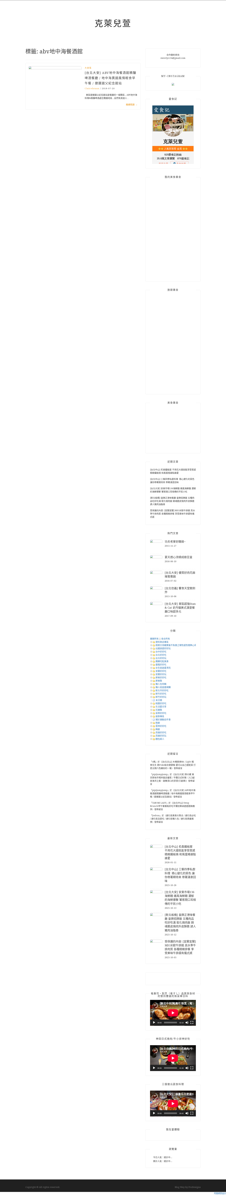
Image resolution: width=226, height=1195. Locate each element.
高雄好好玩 (161, 735)
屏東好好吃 (161, 677)
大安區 (88, 68)
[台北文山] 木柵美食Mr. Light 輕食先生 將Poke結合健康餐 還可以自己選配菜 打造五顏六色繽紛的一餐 (173, 764)
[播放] (154, 1022)
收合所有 (165, 638)
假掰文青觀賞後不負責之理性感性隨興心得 (176, 645)
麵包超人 (160, 739)
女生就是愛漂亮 (163, 668)
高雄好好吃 (161, 732)
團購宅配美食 (162, 661)
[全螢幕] (191, 1022)
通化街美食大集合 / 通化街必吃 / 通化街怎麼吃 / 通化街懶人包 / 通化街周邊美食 (173, 818)
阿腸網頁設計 (220, 1193)
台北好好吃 (161, 655)
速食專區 (160, 716)
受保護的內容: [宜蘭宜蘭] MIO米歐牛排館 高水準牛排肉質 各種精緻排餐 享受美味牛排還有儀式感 (172, 513)
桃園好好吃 (161, 703)
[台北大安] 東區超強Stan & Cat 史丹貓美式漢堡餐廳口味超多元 (180, 607)
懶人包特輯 (161, 684)
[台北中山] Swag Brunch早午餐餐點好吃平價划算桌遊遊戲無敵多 (172, 806)
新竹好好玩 (161, 697)
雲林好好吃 (161, 726)
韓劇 (158, 729)
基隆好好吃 (161, 664)
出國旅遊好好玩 (163, 648)
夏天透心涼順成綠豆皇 (178, 557)
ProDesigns (194, 1187)
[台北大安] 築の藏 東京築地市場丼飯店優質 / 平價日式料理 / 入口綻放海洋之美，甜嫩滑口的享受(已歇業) (172, 777)
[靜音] (186, 1022)
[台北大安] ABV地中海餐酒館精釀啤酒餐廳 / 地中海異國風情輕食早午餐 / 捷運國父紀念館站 (110, 78)
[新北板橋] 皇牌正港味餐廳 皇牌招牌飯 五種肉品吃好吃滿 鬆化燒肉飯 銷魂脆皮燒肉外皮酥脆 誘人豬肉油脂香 (172, 501)
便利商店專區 (162, 642)
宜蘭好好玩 (161, 674)
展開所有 (154, 638)
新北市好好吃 (162, 690)
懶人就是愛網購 (163, 687)
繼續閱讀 (131, 104)
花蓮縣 (159, 710)
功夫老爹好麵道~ (175, 541)
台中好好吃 (161, 651)
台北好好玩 (161, 658)
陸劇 (158, 723)
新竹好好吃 (161, 693)
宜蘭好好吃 (161, 671)
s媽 (153, 761)
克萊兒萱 (113, 23)
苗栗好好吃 (161, 713)
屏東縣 (159, 680)
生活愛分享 (161, 706)
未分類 (159, 700)
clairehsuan (92, 88)
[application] (173, 1013)
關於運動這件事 (163, 719)
